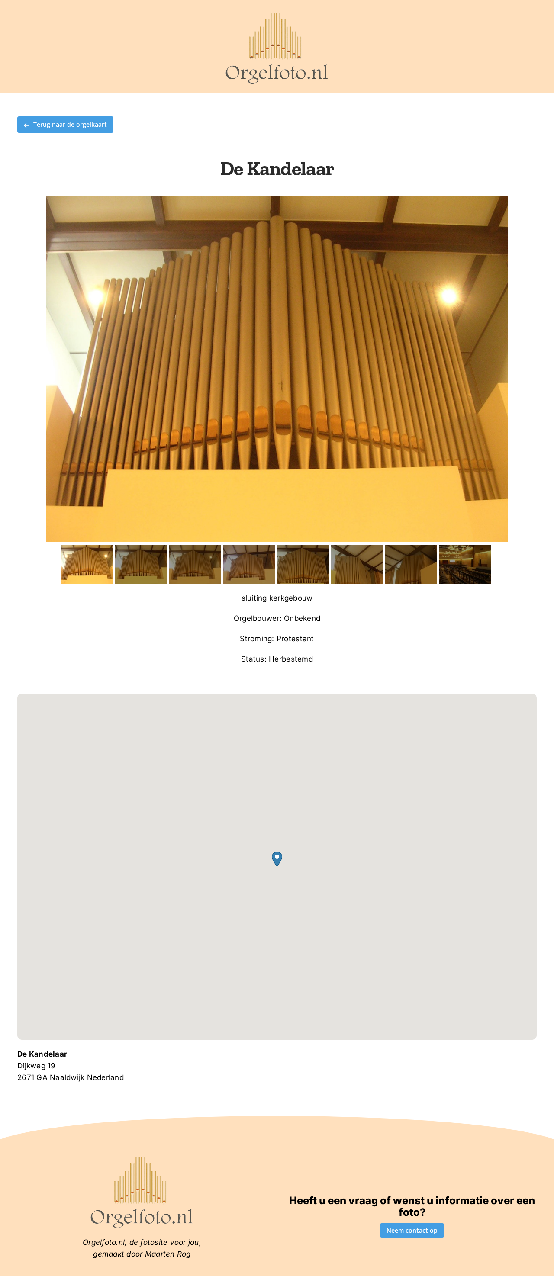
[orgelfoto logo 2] (277, 14)
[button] (277, 859)
